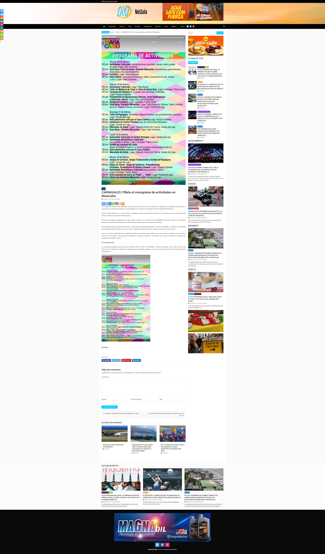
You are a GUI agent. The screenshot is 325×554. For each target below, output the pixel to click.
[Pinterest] (1, 24)
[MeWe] (1, 28)
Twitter (116, 360)
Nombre (104, 399)
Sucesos (122, 26)
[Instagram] (116, 203)
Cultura (182, 26)
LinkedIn (137, 360)
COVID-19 (192, 269)
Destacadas (112, 26)
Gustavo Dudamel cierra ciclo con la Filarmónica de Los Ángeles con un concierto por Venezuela (203, 170)
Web (161, 399)
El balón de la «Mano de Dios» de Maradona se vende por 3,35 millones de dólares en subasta (210, 87)
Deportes (158, 26)
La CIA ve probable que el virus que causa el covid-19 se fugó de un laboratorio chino (204, 299)
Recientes (193, 62)
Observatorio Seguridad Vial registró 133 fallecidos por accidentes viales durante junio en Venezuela (205, 213)
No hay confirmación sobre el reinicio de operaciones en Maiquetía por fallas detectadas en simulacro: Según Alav (209, 101)
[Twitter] (106, 203)
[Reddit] (1, 18)
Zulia (129, 26)
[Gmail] (119, 203)
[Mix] (1, 31)
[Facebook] (103, 203)
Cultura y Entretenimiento (204, 111)
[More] (123, 203)
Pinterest (127, 360)
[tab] (193, 62)
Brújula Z (174, 26)
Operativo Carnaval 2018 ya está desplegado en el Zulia (121, 413)
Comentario (105, 377)
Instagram (167, 545)
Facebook (107, 360)
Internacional (147, 26)
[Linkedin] (109, 203)
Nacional (137, 26)
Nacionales (193, 226)
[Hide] (0, 41)
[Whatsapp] (113, 203)
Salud (166, 26)
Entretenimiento (196, 141)
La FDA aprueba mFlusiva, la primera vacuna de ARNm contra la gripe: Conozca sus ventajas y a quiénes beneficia (121, 497)
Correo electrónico (136, 399)
